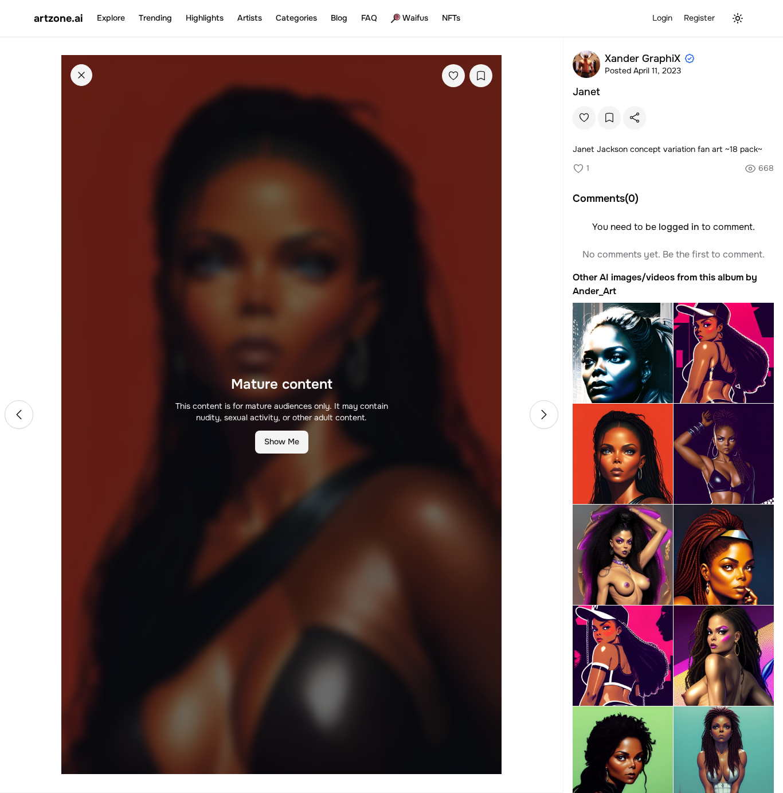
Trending (155, 18)
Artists (249, 18)
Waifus (415, 18)
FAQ (369, 18)
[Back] (81, 75)
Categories (296, 18)
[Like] (453, 75)
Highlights (205, 18)
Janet (586, 91)
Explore (111, 18)
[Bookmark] (480, 75)
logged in (679, 227)
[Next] (544, 414)
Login (662, 18)
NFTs (451, 18)
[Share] (634, 117)
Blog (339, 18)
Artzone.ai (58, 18)
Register (699, 18)
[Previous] (19, 414)
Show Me (281, 441)
